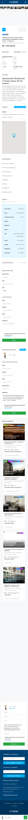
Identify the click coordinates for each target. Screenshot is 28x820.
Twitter (14, 803)
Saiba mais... (22, 349)
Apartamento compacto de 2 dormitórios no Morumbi (11, 478)
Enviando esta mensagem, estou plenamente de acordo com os (14, 335)
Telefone (4, 307)
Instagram (21, 803)
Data (3, 280)
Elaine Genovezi (9, 527)
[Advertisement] (14, 622)
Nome (3, 300)
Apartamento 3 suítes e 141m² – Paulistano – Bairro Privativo (12, 585)
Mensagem (5, 320)
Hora (3, 287)
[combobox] (14, 277)
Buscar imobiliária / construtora (14, 763)
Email (3, 314)
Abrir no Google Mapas (20, 107)
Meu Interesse (5, 385)
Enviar (14, 340)
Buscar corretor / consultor (14, 776)
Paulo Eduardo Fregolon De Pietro (12, 455)
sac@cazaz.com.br (9, 791)
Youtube (15, 806)
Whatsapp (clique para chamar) (10, 795)
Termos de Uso (7, 336)
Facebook (8, 803)
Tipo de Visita (5, 274)
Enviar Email (14, 744)
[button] (14, 135)
